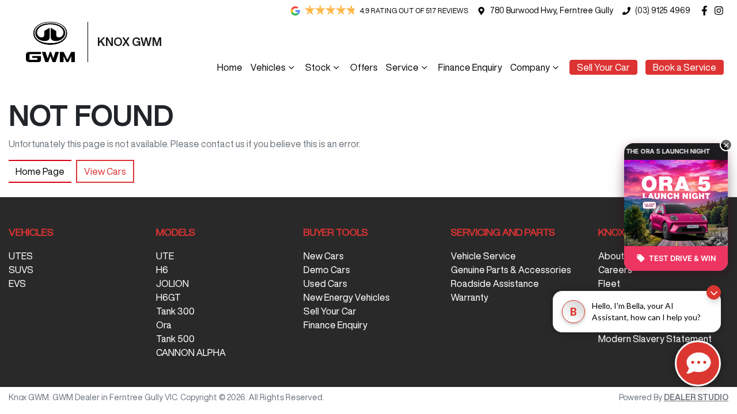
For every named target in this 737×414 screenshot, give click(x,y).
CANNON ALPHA (191, 352)
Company (530, 67)
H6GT (168, 297)
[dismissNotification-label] (713, 292)
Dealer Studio (696, 397)
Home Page (40, 171)
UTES (21, 255)
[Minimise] (726, 145)
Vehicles (268, 67)
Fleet (609, 283)
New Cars (323, 255)
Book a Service (684, 67)
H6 (162, 269)
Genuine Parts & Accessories (511, 269)
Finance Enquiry (470, 67)
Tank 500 (175, 338)
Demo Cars (326, 269)
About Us (617, 255)
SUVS (21, 269)
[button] (676, 215)
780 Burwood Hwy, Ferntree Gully (551, 10)
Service (402, 67)
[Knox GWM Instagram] (721, 11)
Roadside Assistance (495, 283)
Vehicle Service (483, 255)
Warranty (469, 297)
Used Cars (325, 283)
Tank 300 (175, 311)
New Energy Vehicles (346, 297)
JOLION (172, 283)
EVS (17, 283)
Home (229, 67)
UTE (165, 255)
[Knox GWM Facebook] (707, 11)
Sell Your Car (603, 67)
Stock (317, 67)
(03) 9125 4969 (662, 10)
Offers (364, 67)
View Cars (105, 171)
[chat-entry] (698, 363)
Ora (164, 324)
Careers (615, 269)
